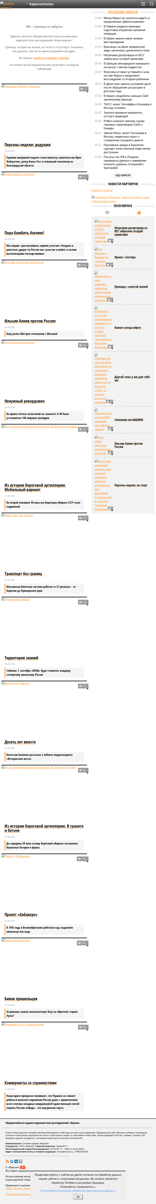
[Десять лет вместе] (44, 709)
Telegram (12, 1161)
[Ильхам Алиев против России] (44, 288)
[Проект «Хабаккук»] (44, 882)
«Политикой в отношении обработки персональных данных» (77, 1190)
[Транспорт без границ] (44, 541)
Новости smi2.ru (102, 190)
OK (78, 1196)
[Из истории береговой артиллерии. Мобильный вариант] (44, 453)
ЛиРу (20, 1161)
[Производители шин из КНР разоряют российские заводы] (103, 419)
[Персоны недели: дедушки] (44, 112)
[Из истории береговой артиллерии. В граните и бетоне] (44, 794)
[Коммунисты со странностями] (44, 1051)
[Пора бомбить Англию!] (44, 200)
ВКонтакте (16, 1161)
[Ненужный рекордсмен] (44, 369)
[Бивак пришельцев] (44, 966)
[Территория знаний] (44, 626)
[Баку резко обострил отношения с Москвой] (103, 445)
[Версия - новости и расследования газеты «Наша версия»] (11, 5)
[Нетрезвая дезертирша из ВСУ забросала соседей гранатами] (103, 231)
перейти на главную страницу (51, 58)
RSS (7, 1161)
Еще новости (123, 175)
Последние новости (123, 12)
